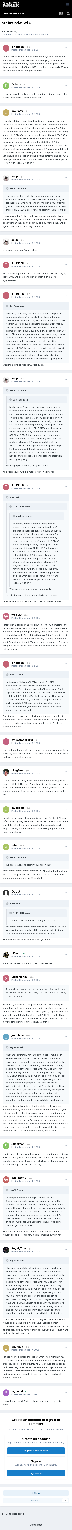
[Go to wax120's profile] (6, 616)
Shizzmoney (19, 976)
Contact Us (36, 1524)
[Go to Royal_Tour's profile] (6, 1250)
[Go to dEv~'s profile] (6, 955)
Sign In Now (36, 1473)
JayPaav (17, 111)
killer (14, 845)
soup (14, 176)
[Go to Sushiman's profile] (6, 1145)
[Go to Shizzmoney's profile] (6, 978)
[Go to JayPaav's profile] (6, 112)
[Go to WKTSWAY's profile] (6, 1179)
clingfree (17, 770)
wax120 (16, 614)
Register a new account (36, 1450)
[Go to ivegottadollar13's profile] (6, 741)
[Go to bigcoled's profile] (6, 1392)
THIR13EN (10, 31)
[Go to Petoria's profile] (6, 85)
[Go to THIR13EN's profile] (6, 48)
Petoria (16, 84)
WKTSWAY (18, 1178)
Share (36, 1493)
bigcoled (17, 1391)
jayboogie (17, 807)
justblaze (17, 1035)
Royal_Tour (18, 1248)
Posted (25, 49)
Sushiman (17, 1144)
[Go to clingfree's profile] (6, 772)
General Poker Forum (37, 34)
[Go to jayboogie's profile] (6, 809)
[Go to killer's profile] (6, 847)
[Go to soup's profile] (6, 178)
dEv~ (14, 953)
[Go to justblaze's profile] (6, 1037)
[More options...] (66, 48)
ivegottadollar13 (22, 740)
